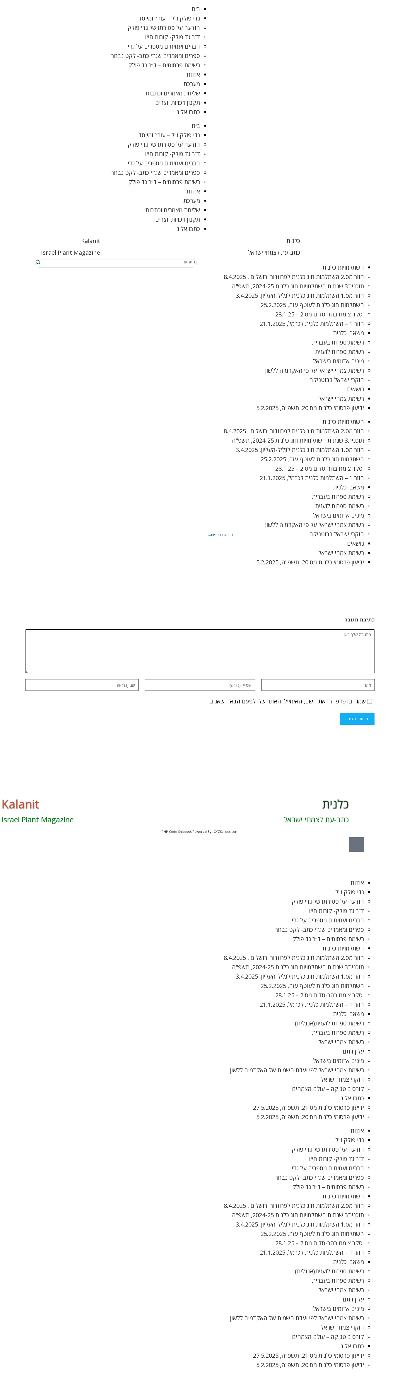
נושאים (355, 389)
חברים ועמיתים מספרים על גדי (164, 46)
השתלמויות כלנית (343, 267)
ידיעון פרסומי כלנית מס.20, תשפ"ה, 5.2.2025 (310, 408)
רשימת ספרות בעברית (338, 342)
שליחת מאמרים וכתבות (173, 93)
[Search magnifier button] (38, 262)
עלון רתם (353, 1051)
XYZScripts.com (226, 831)
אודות (193, 74)
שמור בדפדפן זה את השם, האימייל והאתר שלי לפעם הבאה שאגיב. (287, 701)
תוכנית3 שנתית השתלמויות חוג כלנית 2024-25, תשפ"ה (298, 286)
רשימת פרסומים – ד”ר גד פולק (164, 65)
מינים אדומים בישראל (338, 361)
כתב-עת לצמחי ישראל (274, 252)
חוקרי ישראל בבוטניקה (336, 380)
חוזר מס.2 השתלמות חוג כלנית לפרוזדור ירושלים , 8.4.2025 (294, 277)
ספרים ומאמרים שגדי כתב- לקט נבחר (155, 56)
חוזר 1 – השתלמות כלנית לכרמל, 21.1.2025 (312, 324)
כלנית (293, 241)
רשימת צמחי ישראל (341, 399)
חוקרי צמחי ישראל (342, 1079)
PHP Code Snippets (177, 831)
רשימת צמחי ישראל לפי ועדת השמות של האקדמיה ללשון (297, 1070)
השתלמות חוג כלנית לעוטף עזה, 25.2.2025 (312, 305)
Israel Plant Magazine (70, 252)
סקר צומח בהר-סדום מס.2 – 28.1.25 (319, 314)
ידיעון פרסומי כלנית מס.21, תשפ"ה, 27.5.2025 (308, 1107)
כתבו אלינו (187, 112)
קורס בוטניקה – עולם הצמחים (328, 1089)
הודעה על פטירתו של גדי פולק (164, 28)
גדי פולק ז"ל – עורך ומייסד (169, 18)
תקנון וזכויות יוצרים (177, 103)
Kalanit (90, 241)
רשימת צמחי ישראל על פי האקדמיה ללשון (314, 370)
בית (196, 9)
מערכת (191, 84)
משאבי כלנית (348, 333)
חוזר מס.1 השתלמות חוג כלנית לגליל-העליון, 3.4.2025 (300, 295)
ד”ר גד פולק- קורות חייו (172, 37)
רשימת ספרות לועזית (339, 352)
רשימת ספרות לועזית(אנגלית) (329, 1023)
